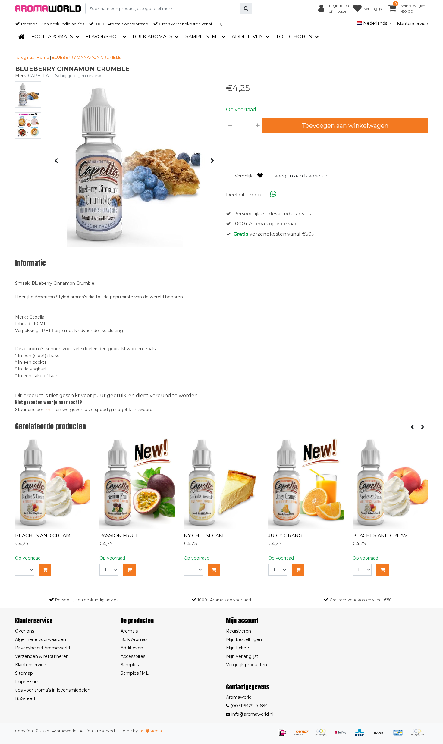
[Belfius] (342, 735)
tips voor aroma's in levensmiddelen (52, 690)
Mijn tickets (238, 648)
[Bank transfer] (381, 735)
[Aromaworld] (48, 8)
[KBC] (361, 735)
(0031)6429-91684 (248, 705)
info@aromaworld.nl (252, 714)
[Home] (21, 36)
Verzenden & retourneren (42, 656)
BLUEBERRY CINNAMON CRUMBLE (86, 57)
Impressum (27, 681)
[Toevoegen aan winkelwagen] (45, 570)
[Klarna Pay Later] (323, 735)
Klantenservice (412, 23)
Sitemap (24, 673)
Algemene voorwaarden (40, 639)
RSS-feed (25, 698)
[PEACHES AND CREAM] (52, 482)
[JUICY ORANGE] (306, 482)
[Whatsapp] (273, 195)
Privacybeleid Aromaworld (42, 648)
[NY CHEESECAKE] (221, 482)
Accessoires (133, 656)
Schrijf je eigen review (78, 75)
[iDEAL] (284, 735)
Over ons (24, 631)
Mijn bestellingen (244, 639)
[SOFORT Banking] (303, 735)
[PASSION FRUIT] (137, 482)
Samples (130, 664)
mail (50, 409)
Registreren (238, 631)
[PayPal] (419, 735)
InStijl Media (150, 731)
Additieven (132, 648)
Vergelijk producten (246, 664)
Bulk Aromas (134, 639)
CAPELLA (38, 75)
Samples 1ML (135, 673)
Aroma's (129, 631)
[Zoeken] (246, 8)
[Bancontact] (400, 735)
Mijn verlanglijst (242, 656)
